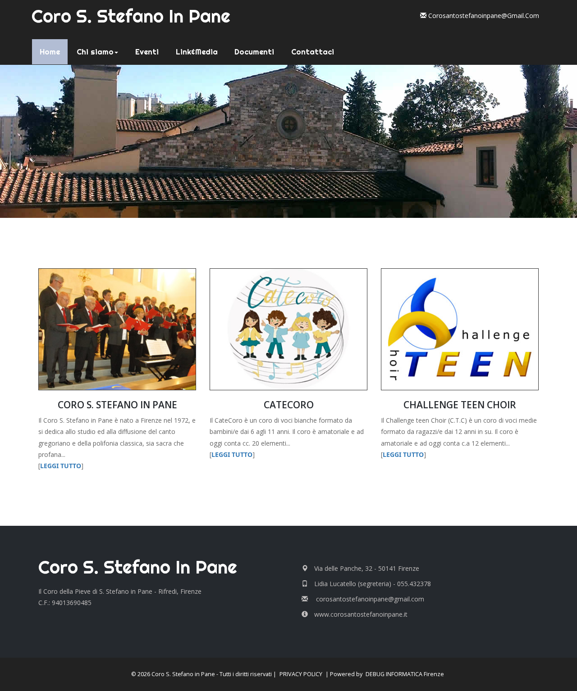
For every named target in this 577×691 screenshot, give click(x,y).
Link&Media (197, 52)
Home (52, 51)
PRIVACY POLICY (300, 674)
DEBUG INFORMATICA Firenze (405, 674)
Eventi (147, 52)
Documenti (254, 52)
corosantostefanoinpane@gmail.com (482, 15)
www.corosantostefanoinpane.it (361, 614)
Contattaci (312, 52)
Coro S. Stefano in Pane (131, 16)
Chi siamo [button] (95, 52)
